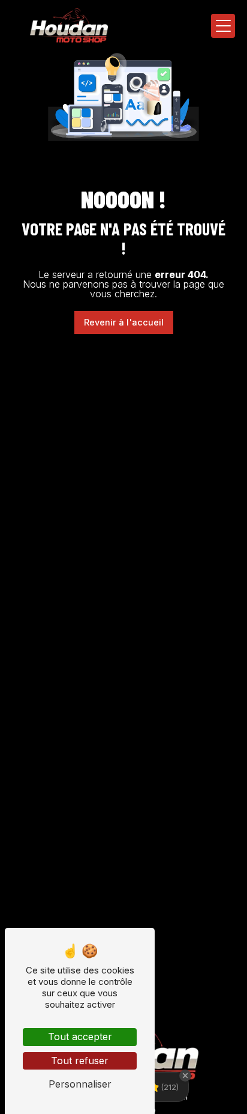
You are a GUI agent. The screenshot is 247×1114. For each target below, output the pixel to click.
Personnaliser (80, 1084)
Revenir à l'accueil (124, 322)
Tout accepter (80, 1037)
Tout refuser (80, 1061)
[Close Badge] (185, 1076)
